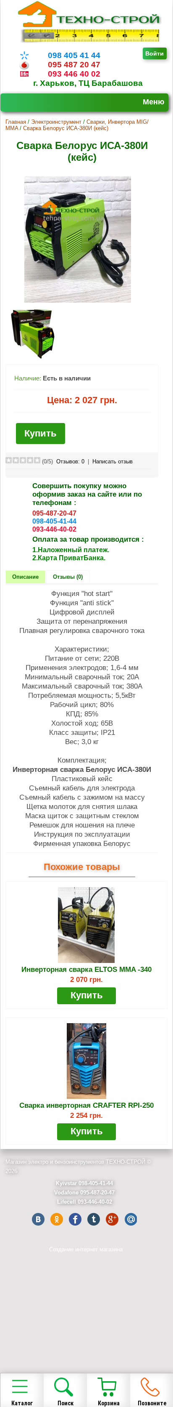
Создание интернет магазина (86, 1249)
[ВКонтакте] (38, 1219)
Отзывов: (70, 461)
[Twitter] (93, 1219)
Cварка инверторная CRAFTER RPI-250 (86, 1105)
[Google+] (112, 1219)
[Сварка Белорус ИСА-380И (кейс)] (78, 301)
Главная (15, 122)
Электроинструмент (56, 122)
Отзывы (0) (68, 577)
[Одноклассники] (56, 1219)
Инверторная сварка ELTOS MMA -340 (86, 969)
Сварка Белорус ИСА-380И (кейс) (65, 128)
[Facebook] (75, 1219)
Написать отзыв (112, 461)
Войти (154, 53)
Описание (25, 577)
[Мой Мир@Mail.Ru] (130, 1219)
